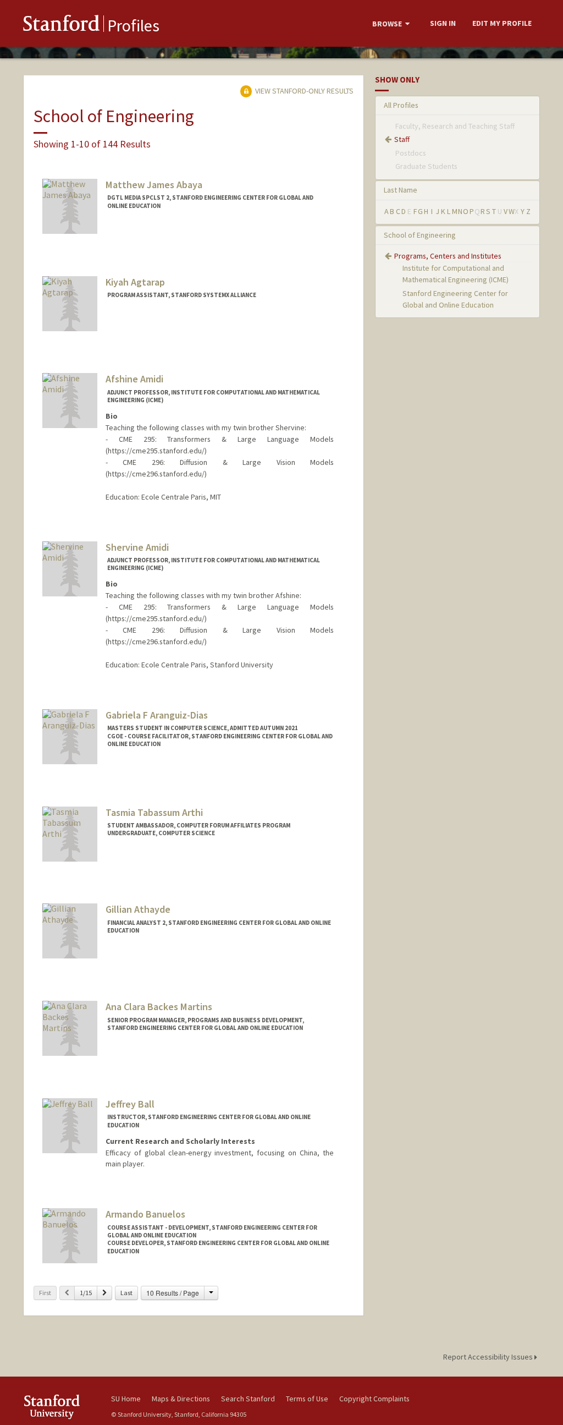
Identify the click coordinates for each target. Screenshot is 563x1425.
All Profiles (401, 105)
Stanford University (61, 1406)
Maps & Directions (181, 1399)
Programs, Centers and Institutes (447, 256)
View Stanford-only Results (303, 91)
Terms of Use (307, 1399)
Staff (402, 139)
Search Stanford (248, 1399)
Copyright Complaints (374, 1399)
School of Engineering (420, 235)
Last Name (400, 190)
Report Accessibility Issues (488, 1357)
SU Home (126, 1399)
